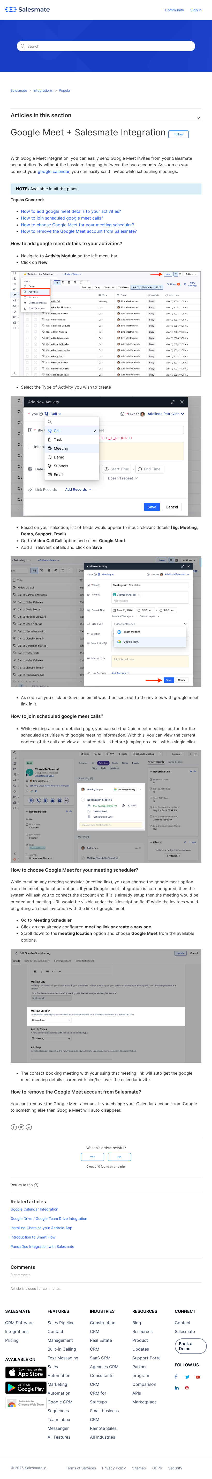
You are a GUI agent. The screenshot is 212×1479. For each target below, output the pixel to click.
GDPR (157, 1468)
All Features (59, 1437)
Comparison (144, 1384)
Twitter (21, 1127)
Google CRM (60, 1401)
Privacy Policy (114, 1468)
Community (174, 10)
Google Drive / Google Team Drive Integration (49, 1218)
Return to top (22, 1185)
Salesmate (19, 90)
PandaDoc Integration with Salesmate (42, 1246)
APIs (136, 1393)
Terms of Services (81, 1468)
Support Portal (147, 1357)
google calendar (53, 171)
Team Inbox (59, 1419)
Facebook (14, 1127)
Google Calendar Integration (34, 1209)
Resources (142, 1331)
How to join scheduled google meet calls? (62, 218)
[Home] (27, 11)
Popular (65, 90)
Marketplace (144, 1401)
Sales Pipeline (61, 1322)
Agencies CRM (104, 1366)
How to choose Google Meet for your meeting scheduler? (77, 224)
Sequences (58, 1410)
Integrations (43, 90)
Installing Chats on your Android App (41, 1228)
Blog (136, 1322)
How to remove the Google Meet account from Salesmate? (79, 231)
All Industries (102, 1437)
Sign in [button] (196, 10)
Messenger (58, 1428)
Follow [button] (178, 134)
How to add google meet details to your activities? (71, 211)
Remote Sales (103, 1428)
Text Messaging (63, 1357)
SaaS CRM (100, 1357)
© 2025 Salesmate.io (28, 1468)
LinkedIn (29, 1127)
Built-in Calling (62, 1349)
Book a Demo (185, 1346)
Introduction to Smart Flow (33, 1237)
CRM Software (19, 1322)
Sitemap (139, 1468)
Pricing (12, 1340)
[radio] (92, 1157)
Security (175, 1468)
